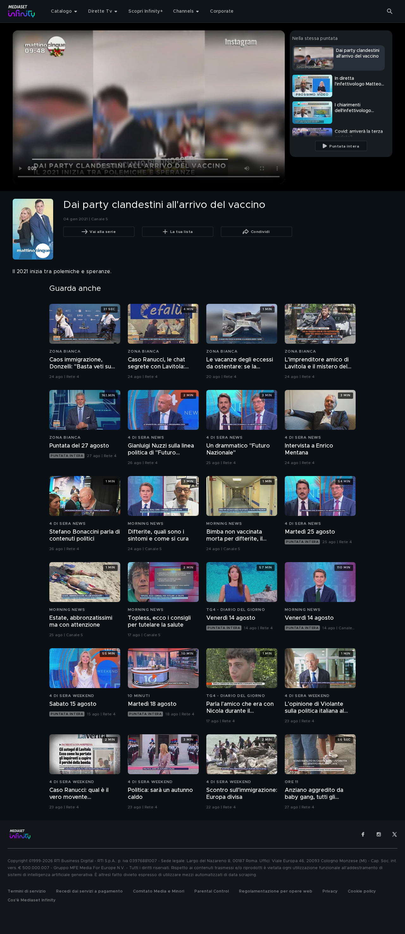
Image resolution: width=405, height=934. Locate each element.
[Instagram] (379, 834)
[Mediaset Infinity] (22, 11)
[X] (394, 834)
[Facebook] (363, 834)
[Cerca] (390, 11)
